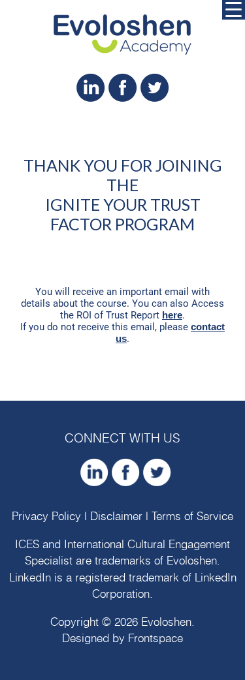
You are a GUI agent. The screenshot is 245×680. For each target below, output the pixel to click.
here (172, 314)
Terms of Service (192, 516)
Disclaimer (116, 516)
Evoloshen (192, 560)
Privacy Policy (46, 516)
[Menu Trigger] (233, 10)
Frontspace (155, 638)
